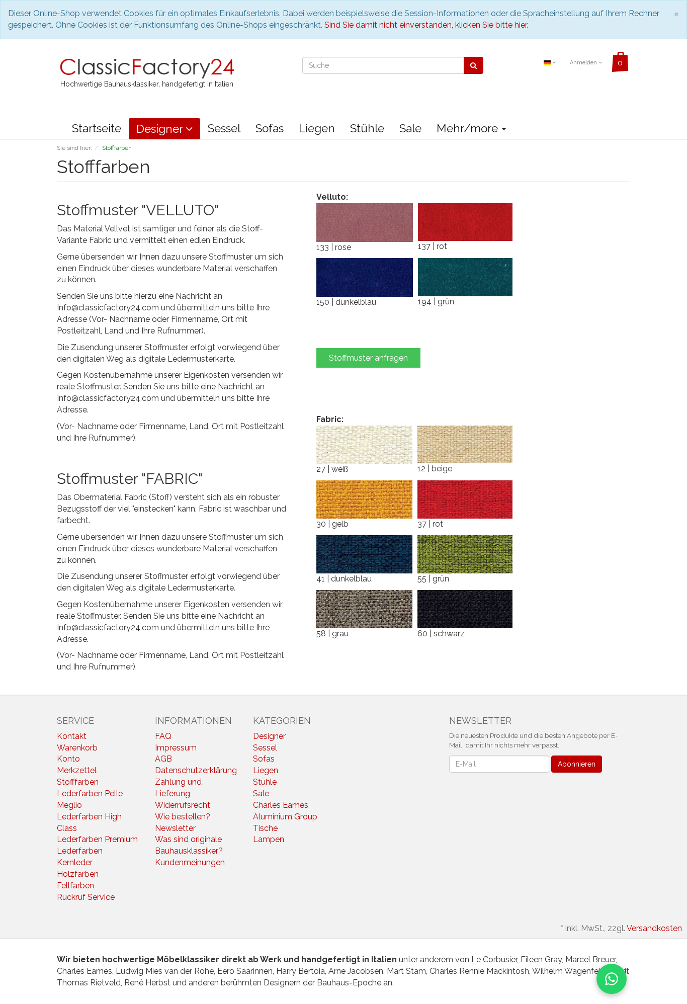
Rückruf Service (86, 897)
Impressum (176, 747)
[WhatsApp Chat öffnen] (611, 979)
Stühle (367, 128)
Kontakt (72, 736)
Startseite (96, 128)
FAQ (163, 736)
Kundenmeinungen (190, 862)
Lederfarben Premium (97, 839)
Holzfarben (78, 874)
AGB (163, 759)
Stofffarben (78, 782)
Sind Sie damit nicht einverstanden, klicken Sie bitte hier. (426, 25)
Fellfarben (75, 885)
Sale (410, 128)
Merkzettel (77, 770)
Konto (68, 759)
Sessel (224, 128)
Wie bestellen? (182, 816)
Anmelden (584, 62)
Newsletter (175, 828)
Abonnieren (576, 764)
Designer (161, 128)
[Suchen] (473, 65)
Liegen (317, 128)
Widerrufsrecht (182, 805)
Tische (265, 828)
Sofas (269, 128)
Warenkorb (77, 747)
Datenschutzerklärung (196, 770)
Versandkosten (654, 928)
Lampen (268, 839)
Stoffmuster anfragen (368, 358)
